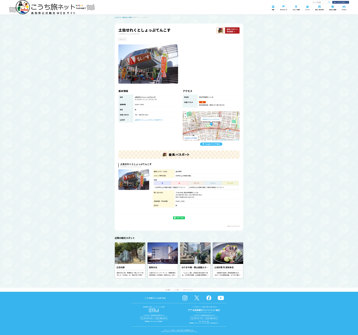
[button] (211, 124)
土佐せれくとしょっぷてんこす (210, 119)
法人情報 (167, 290)
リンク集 (176, 290)
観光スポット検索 (127, 17)
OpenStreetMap (223, 140)
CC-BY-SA (236, 140)
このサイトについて (188, 290)
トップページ (118, 17)
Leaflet (215, 140)
